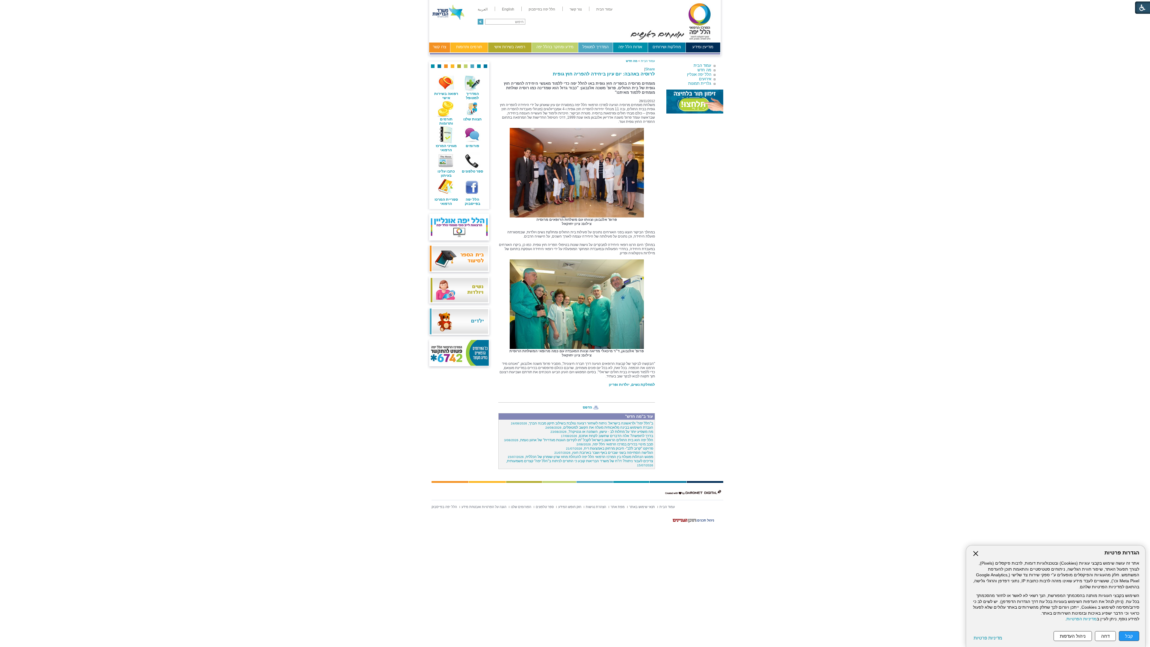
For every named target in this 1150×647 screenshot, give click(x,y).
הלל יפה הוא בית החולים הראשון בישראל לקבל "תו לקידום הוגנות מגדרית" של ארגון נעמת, (578, 440)
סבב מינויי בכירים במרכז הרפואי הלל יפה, (614, 444)
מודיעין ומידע (702, 47)
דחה (1105, 636)
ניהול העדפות (1073, 636)
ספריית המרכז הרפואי (446, 201)
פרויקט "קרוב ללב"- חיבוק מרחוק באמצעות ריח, (609, 448)
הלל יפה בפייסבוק (472, 201)
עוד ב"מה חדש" (639, 416)
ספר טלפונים (472, 171)
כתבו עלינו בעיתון (446, 173)
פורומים (472, 146)
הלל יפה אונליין (699, 74)
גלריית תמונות (699, 83)
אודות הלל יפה (630, 47)
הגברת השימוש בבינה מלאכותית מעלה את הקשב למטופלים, (599, 427)
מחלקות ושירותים (667, 47)
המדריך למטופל (595, 47)
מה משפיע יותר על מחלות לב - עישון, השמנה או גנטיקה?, (601, 432)
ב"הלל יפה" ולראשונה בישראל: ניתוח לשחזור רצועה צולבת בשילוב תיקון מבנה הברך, (582, 423)
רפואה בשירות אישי (509, 47)
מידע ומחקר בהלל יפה (555, 47)
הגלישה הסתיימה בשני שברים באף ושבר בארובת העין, (603, 453)
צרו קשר (439, 47)
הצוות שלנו (472, 119)
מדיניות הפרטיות (1081, 619)
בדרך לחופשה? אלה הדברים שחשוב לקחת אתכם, (607, 436)
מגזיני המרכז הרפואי (446, 148)
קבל (1129, 636)
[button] (480, 22)
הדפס (587, 407)
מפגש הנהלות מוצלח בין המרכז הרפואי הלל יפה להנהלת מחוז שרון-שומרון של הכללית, (580, 457)
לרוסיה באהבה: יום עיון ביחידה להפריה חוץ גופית (604, 73)
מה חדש (704, 70)
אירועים (705, 79)
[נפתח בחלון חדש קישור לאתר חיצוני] (694, 102)
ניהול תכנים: (705, 520)
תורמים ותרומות (469, 47)
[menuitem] (604, 9)
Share (650, 69)
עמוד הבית (702, 65)
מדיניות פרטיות (988, 637)
